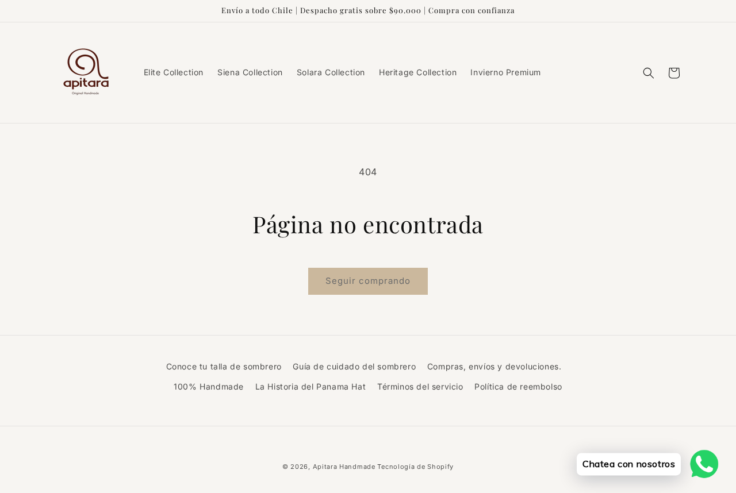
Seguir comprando (368, 280)
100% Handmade (209, 386)
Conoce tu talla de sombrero (224, 366)
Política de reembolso (518, 386)
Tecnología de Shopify (415, 467)
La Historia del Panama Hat (310, 386)
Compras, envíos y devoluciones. (494, 366)
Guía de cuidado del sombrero (354, 366)
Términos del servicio (420, 386)
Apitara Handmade (344, 467)
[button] (648, 73)
